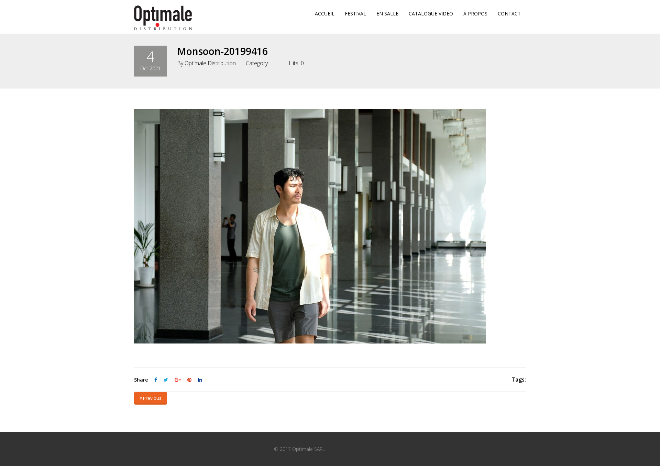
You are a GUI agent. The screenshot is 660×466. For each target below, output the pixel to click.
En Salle (387, 13)
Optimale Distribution (210, 63)
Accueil (324, 13)
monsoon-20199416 (222, 51)
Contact (509, 13)
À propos (475, 13)
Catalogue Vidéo (431, 13)
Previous (152, 398)
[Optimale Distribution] (163, 17)
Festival (355, 13)
